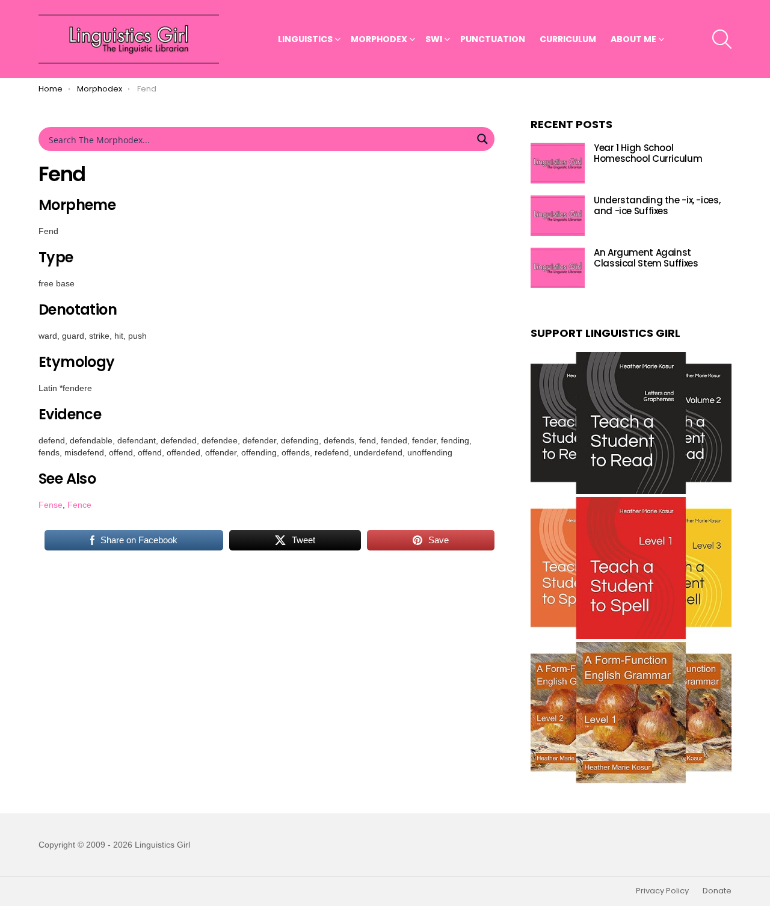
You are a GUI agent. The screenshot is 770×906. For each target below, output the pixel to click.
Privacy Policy (662, 891)
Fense (50, 505)
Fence (79, 505)
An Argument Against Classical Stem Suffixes (646, 258)
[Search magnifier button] (482, 139)
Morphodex (379, 39)
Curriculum (568, 39)
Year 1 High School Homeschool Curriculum (648, 153)
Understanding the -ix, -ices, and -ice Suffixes (657, 206)
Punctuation (492, 39)
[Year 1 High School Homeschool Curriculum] (558, 163)
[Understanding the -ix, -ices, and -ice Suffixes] (558, 216)
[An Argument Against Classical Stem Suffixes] (558, 268)
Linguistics (305, 39)
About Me (633, 39)
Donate (717, 891)
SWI (433, 39)
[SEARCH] (722, 39)
